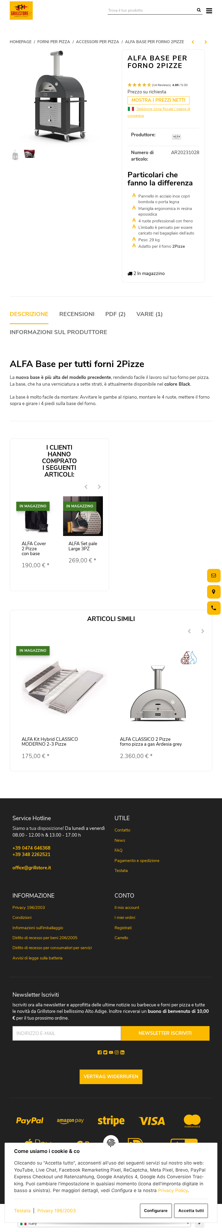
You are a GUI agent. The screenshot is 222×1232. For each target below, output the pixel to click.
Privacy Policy (173, 1190)
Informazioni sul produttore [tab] (58, 332)
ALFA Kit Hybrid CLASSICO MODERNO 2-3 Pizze (50, 742)
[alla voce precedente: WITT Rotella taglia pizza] (192, 42)
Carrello (121, 938)
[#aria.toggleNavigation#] (209, 11)
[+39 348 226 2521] (212, 608)
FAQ (118, 850)
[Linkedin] (122, 1052)
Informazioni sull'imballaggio (37, 928)
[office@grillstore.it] (212, 575)
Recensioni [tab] (76, 314)
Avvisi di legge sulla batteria (37, 958)
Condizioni (21, 917)
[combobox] (104, 1223)
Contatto (122, 830)
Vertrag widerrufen (111, 1077)
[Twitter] (105, 1052)
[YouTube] (111, 1052)
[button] (163, 85)
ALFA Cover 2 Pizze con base (34, 549)
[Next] (99, 487)
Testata (22, 1210)
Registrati (123, 928)
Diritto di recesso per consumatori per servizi (52, 948)
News (120, 840)
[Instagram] (117, 1052)
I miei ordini (125, 917)
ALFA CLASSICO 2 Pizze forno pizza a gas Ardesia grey (151, 742)
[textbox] (104, 1223)
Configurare (156, 1210)
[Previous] (86, 487)
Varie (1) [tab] (149, 314)
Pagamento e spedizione (137, 860)
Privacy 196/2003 (56, 1210)
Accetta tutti (191, 1210)
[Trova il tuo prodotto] (199, 10)
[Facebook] (99, 1052)
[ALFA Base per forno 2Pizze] (58, 98)
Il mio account (127, 907)
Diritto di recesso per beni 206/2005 (44, 938)
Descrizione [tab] (29, 314)
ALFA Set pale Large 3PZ (82, 546)
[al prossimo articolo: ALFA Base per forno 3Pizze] (205, 42)
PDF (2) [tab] (115, 314)
